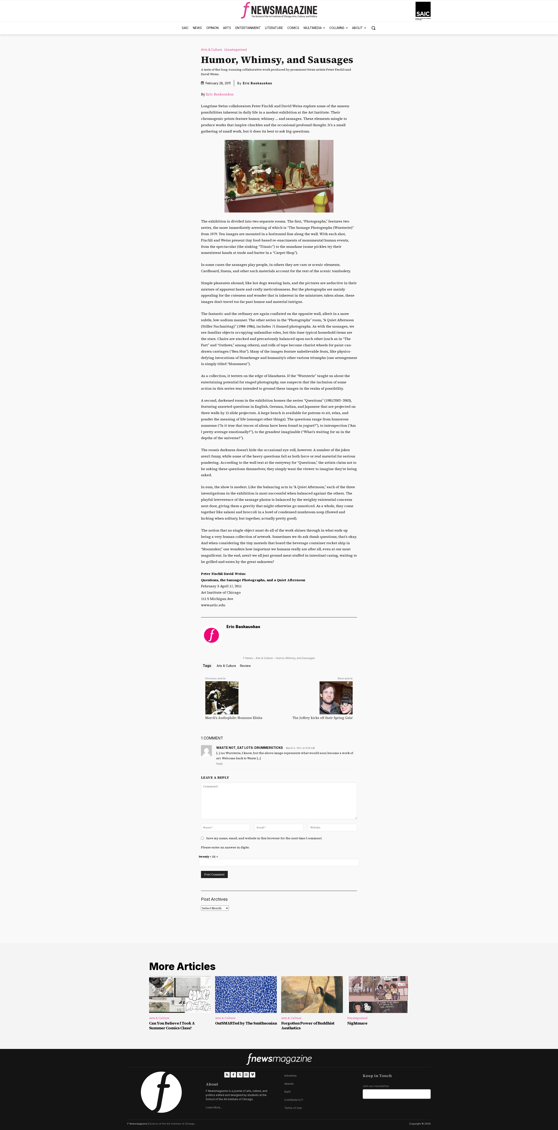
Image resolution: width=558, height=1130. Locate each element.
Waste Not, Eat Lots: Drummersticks (249, 747)
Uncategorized (235, 49)
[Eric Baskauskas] (211, 635)
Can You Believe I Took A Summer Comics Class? (172, 1025)
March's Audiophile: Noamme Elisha (233, 717)
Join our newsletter (376, 1086)
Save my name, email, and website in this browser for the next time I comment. (264, 838)
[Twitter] (239, 1074)
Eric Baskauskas (257, 83)
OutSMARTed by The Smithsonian (246, 1023)
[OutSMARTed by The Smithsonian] (246, 994)
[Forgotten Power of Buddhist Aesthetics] (312, 994)
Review (245, 666)
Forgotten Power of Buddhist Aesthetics (307, 1025)
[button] (373, 28)
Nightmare (357, 1023)
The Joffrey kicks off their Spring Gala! (323, 717)
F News (248, 658)
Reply (219, 763)
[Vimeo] (252, 1074)
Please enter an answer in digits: (225, 847)
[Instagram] (246, 1074)
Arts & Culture (211, 49)
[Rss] (227, 1074)
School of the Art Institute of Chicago (172, 1123)
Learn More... (214, 1107)
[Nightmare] (378, 994)
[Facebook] (233, 1074)
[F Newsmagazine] (423, 11)
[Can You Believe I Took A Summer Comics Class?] (180, 994)
